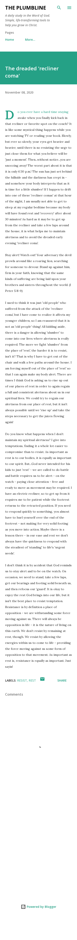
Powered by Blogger (41, 907)
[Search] (59, 7)
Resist (22, 680)
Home (9, 39)
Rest (32, 680)
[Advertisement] (38, 847)
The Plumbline (25, 7)
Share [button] (62, 680)
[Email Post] (42, 680)
